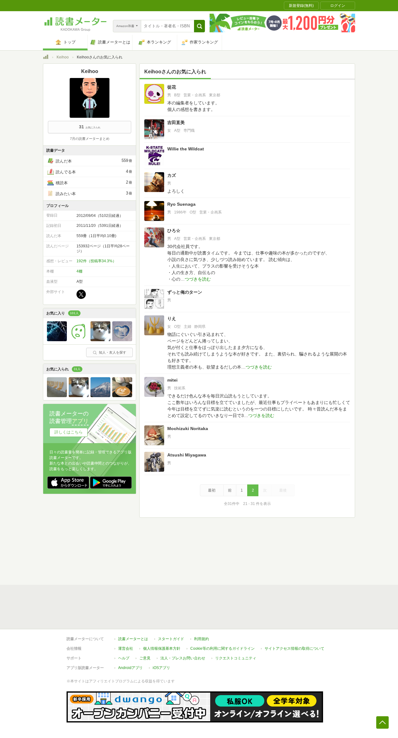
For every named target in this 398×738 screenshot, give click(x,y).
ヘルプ (123, 658)
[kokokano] (57, 339)
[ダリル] (57, 395)
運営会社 (125, 648)
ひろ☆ (173, 230)
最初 (211, 490)
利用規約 (201, 639)
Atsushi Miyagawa (186, 454)
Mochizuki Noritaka (187, 428)
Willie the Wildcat (185, 148)
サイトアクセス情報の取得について (294, 648)
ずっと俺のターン (184, 292)
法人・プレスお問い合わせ (182, 658)
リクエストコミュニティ (235, 658)
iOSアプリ (161, 668)
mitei (172, 380)
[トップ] (46, 58)
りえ (171, 318)
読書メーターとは (133, 639)
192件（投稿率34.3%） (96, 261)
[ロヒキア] (122, 395)
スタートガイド (171, 639)
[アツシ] (100, 395)
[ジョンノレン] (100, 339)
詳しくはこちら (68, 432)
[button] (199, 26)
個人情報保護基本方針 (161, 648)
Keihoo (63, 57)
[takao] (79, 339)
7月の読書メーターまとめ (89, 138)
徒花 (171, 87)
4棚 (79, 271)
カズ (171, 175)
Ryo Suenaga (181, 204)
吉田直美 (176, 122)
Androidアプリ (130, 668)
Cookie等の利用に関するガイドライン (222, 648)
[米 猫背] (122, 339)
